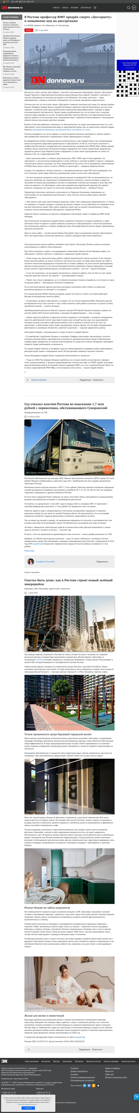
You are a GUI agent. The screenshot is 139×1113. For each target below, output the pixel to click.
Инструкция (45, 1061)
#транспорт (29, 550)
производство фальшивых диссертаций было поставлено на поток (61, 129)
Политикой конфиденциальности (27, 1104)
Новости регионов (128, 1061)
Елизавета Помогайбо (45, 561)
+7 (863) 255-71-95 (8, 1092)
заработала (38, 543)
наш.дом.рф (79, 1037)
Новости (56, 7)
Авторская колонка (93, 1061)
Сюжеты (65, 7)
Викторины (79, 1061)
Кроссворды (67, 1061)
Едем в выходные (32, 1061)
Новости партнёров (111, 1061)
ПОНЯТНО (28, 1108)
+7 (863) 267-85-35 (43, 1092)
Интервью (74, 7)
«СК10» (39, 659)
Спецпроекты (86, 7)
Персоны (56, 1061)
